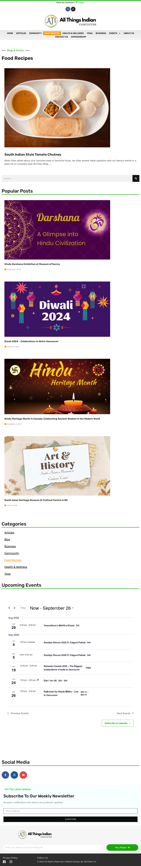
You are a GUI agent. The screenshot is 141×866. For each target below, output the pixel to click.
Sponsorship (78, 37)
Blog (7, 539)
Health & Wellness (73, 33)
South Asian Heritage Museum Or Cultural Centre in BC (36, 500)
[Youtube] (23, 775)
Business (101, 33)
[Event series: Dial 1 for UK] (38, 680)
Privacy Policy (10, 858)
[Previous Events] (9, 607)
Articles (21, 33)
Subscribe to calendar (116, 723)
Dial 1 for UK (50, 680)
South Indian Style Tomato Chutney (32, 154)
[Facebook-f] (68, 9)
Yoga (90, 33)
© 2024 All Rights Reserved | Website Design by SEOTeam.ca (66, 861)
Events (113, 33)
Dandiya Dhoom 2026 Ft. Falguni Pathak (65, 642)
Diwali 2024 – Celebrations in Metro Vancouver (31, 341)
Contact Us (61, 37)
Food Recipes (52, 33)
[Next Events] (14, 607)
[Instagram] (73, 9)
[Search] (135, 178)
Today (23, 607)
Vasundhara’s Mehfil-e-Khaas (59, 625)
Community (35, 33)
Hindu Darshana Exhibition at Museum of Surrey (32, 264)
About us (129, 33)
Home (10, 33)
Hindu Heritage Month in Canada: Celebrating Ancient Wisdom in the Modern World (52, 418)
